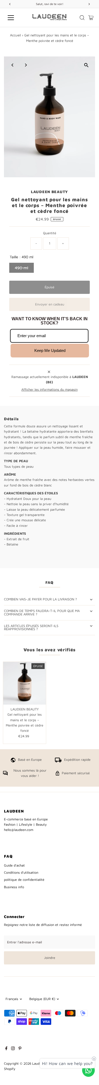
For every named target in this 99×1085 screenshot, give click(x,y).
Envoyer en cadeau (49, 304)
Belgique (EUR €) (42, 999)
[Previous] (12, 65)
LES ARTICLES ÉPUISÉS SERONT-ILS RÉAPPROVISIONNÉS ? (31, 627)
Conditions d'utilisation (21, 872)
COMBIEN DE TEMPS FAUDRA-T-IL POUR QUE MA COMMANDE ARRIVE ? (42, 612)
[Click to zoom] (86, 65)
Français (12, 999)
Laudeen (38, 1063)
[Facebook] (6, 1049)
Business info (14, 887)
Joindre (49, 958)
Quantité (49, 233)
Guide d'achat (14, 865)
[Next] (25, 65)
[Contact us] (88, 1070)
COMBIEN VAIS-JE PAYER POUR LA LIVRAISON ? (40, 599)
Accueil (15, 35)
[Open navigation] (15, 17)
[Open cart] (90, 17)
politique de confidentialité (24, 880)
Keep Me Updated (49, 350)
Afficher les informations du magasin (49, 389)
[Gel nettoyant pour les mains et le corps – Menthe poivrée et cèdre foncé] (24, 683)
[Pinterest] (20, 1049)
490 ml (21, 267)
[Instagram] (13, 1049)
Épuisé (49, 287)
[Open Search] (82, 17)
